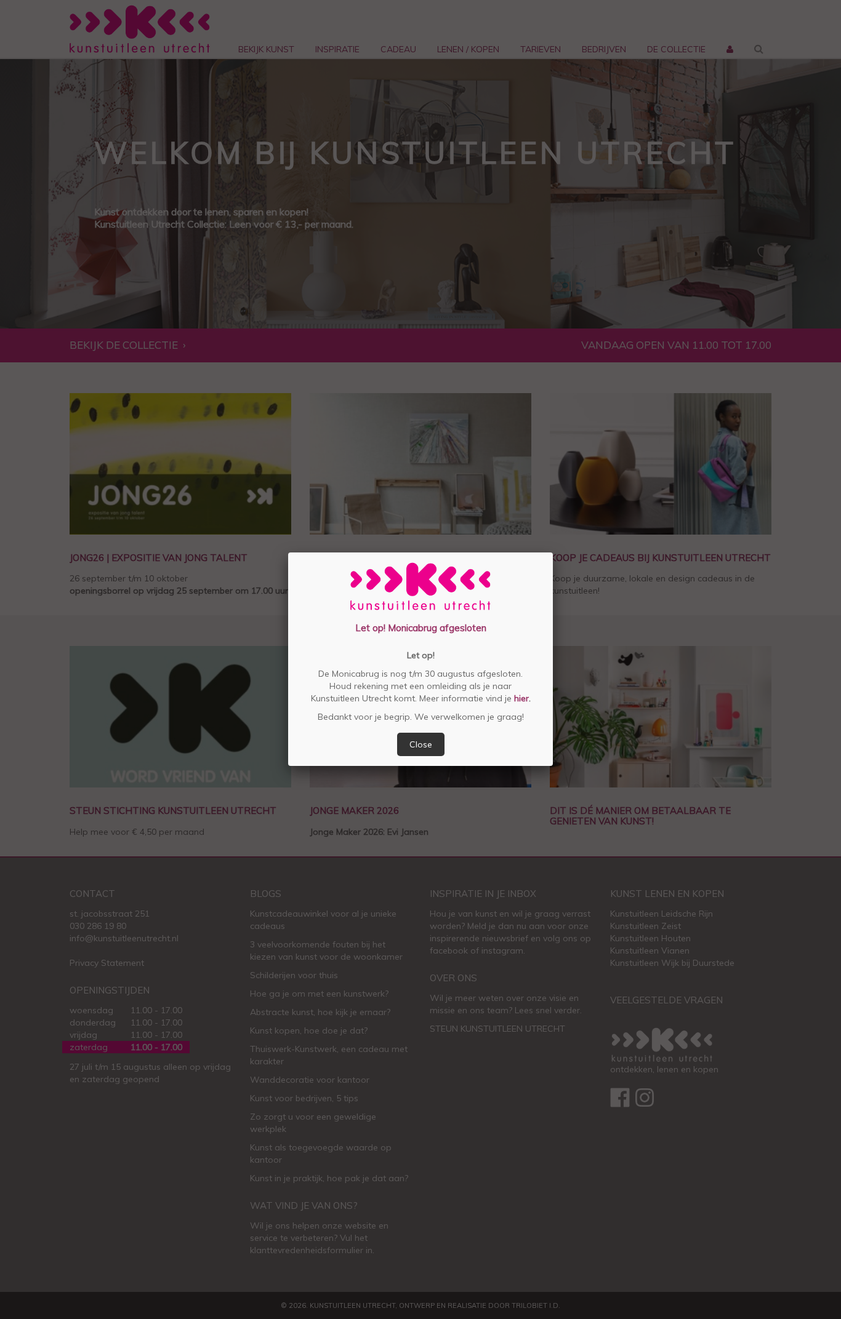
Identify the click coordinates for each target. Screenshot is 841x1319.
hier (520, 698)
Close (420, 744)
